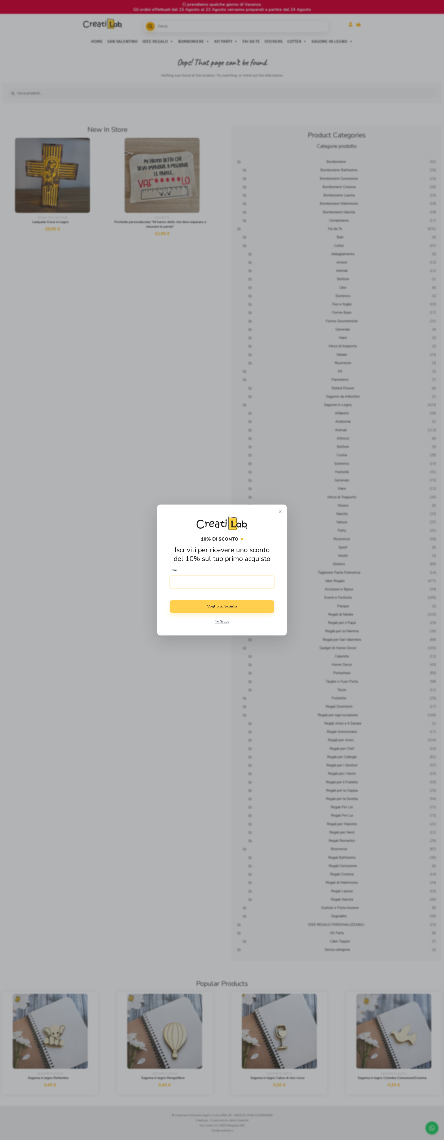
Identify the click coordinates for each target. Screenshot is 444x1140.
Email (174, 570)
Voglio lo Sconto (222, 606)
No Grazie (222, 621)
